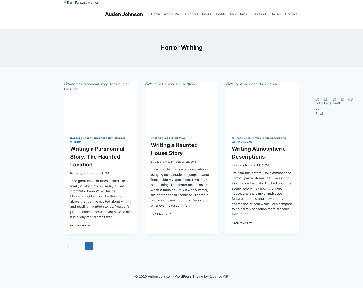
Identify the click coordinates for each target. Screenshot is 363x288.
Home (155, 14)
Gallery (276, 14)
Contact (291, 14)
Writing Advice (242, 141)
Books (206, 14)
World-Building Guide (231, 14)
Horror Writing (174, 138)
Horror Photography (98, 138)
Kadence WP (218, 276)
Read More (80, 225)
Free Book (259, 14)
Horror (75, 138)
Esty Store (190, 14)
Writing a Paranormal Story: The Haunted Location (97, 157)
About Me (171, 14)
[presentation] (100, 106)
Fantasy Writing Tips (246, 138)
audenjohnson (82, 173)
